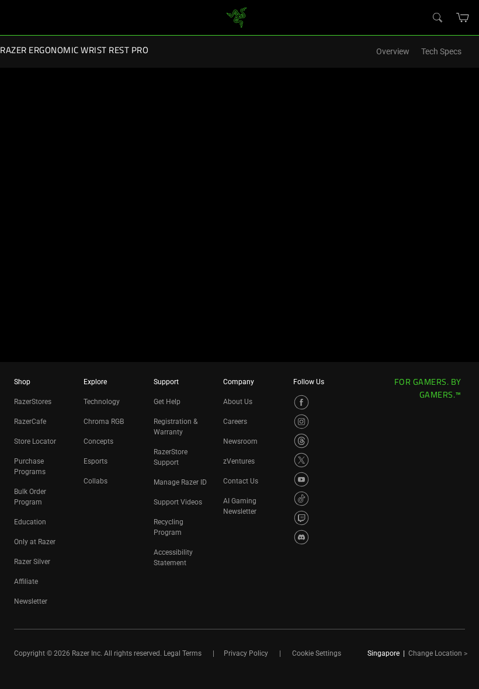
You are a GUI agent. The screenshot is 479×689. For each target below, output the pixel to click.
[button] (463, 17)
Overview (392, 51)
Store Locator (35, 441)
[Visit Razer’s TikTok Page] (301, 498)
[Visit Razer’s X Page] (301, 460)
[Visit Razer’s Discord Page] (301, 537)
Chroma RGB (104, 421)
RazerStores (32, 402)
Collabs (95, 481)
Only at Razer (34, 542)
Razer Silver (32, 562)
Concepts (98, 441)
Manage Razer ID (180, 482)
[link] (237, 16)
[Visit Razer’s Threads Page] (301, 441)
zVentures (239, 461)
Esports (95, 461)
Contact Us (240, 481)
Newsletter (30, 601)
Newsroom (240, 441)
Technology (102, 402)
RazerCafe (30, 421)
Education (30, 522)
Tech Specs (441, 51)
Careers (235, 421)
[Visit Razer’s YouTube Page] (301, 479)
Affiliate (26, 581)
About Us (237, 402)
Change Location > (437, 653)
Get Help (167, 402)
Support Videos (178, 502)
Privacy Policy (246, 653)
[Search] (437, 17)
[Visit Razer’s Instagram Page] (301, 421)
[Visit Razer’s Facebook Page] (301, 402)
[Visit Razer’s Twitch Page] (301, 518)
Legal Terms (183, 653)
